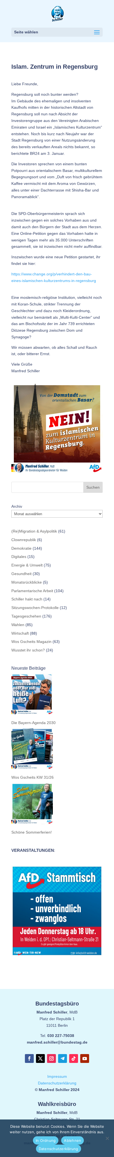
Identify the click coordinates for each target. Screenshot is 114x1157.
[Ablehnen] (107, 1138)
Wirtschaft (20, 633)
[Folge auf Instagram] (51, 1058)
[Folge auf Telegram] (62, 1058)
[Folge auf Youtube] (84, 1058)
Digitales (18, 556)
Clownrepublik (23, 540)
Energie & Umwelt (27, 565)
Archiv (16, 506)
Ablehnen (72, 1140)
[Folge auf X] (40, 1058)
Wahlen (17, 625)
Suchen (93, 487)
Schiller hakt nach (26, 599)
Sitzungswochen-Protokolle (35, 607)
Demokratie (21, 548)
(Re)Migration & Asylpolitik (34, 531)
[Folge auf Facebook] (29, 1058)
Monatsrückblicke (26, 582)
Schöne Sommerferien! (31, 832)
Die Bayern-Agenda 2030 (33, 722)
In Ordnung (46, 1140)
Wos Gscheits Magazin (31, 641)
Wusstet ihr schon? (28, 650)
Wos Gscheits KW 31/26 (32, 777)
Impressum (57, 1076)
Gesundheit (21, 573)
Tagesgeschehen (26, 616)
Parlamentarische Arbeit (32, 591)
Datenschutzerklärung (57, 1083)
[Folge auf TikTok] (73, 1058)
